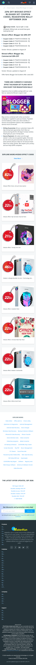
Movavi (3, 554)
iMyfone (3, 567)
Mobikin (3, 580)
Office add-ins (18, 421)
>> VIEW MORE (18, 498)
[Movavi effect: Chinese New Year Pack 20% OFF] (18, 327)
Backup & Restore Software (25, 431)
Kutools (3, 552)
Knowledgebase (3, 615)
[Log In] (34, 2)
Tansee (3, 578)
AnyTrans (3, 538)
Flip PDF (17, 448)
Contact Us (3, 603)
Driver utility (27, 421)
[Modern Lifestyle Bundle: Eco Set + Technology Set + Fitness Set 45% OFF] (18, 265)
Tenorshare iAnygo (3, 542)
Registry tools (29, 461)
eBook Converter (24, 441)
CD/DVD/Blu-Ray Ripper (10, 461)
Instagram (11, 547)
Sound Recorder (21, 451)
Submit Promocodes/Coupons (3, 617)
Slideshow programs (12, 441)
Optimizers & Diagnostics (11, 424)
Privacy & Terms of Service (13, 650)
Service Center (3, 599)
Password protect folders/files (11, 455)
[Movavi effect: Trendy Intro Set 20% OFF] (18, 234)
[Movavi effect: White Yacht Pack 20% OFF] (18, 388)
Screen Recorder (8, 448)
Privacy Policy (23, 515)
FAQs (3, 610)
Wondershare (3, 560)
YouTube (19, 547)
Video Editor (9, 421)
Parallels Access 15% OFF (18, 491)
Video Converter (24, 438)
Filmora (3, 527)
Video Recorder (18, 468)
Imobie (3, 576)
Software (20, 461)
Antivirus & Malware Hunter (25, 465)
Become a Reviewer (3, 619)
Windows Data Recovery (9, 431)
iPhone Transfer (26, 434)
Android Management (26, 424)
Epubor (3, 582)
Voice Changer (25, 427)
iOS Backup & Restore (10, 444)
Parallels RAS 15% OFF (18, 496)
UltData (3, 535)
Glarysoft (3, 569)
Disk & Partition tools (13, 438)
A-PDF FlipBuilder (3, 587)
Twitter (23, 547)
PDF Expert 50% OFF (18, 486)
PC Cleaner (13, 451)
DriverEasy (3, 529)
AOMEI (3, 563)
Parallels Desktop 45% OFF (18, 488)
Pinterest (27, 547)
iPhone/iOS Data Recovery (13, 434)
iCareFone (3, 533)
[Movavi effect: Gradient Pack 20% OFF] (18, 296)
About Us (3, 594)
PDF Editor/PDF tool (13, 458)
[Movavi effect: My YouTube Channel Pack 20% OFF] (18, 204)
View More (17, 158)
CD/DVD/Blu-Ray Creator (25, 444)
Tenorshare (3, 556)
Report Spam (3, 612)
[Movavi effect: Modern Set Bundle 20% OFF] (18, 357)
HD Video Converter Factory (3, 544)
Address (3, 601)
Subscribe (30, 511)
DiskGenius (3, 540)
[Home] (4, 8)
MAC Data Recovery (27, 455)
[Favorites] (30, 2)
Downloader (24, 458)
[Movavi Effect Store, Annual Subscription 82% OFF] (18, 173)
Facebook (15, 547)
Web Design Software (9, 465)
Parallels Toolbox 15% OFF (18, 493)
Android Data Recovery (13, 427)
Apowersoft (3, 585)
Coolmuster (3, 531)
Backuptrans (3, 574)
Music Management (26, 448)
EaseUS (3, 558)
